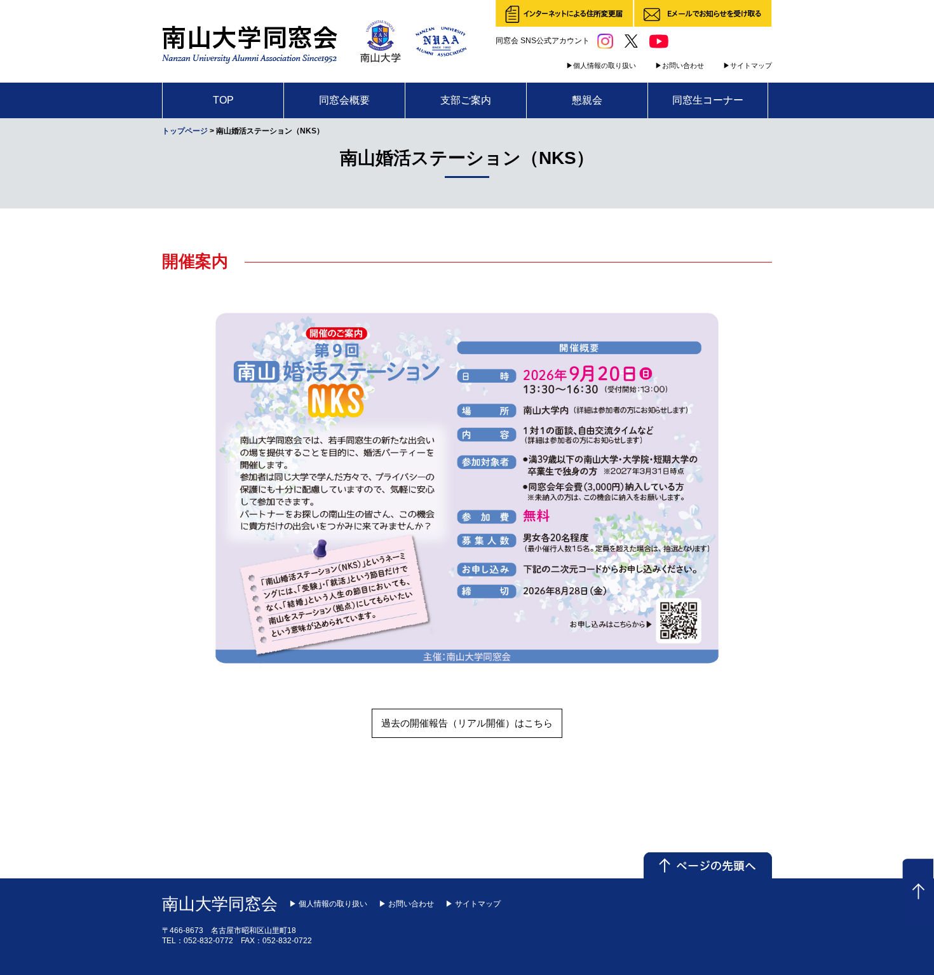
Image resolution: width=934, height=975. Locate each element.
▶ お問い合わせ (406, 903)
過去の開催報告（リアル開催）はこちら (467, 723)
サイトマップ (751, 65)
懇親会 (587, 100)
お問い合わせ (683, 65)
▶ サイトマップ (473, 903)
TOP (223, 100)
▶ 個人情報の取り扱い (328, 903)
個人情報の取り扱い (604, 65)
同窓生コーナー (707, 100)
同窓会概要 (344, 100)
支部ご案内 (465, 100)
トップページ (185, 130)
